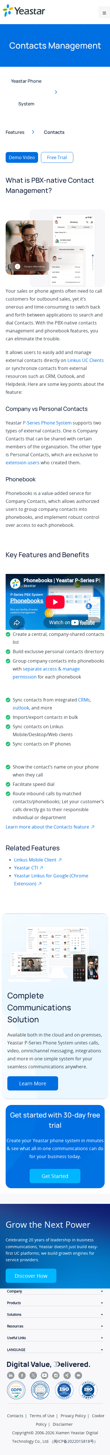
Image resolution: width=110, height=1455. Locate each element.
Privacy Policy (73, 1415)
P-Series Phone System (47, 423)
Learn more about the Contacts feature (47, 827)
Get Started (55, 1176)
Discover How (31, 1275)
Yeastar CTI (26, 868)
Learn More (32, 1083)
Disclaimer (63, 1424)
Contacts (15, 1415)
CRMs (84, 700)
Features (15, 132)
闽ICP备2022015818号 (74, 1441)
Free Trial (57, 157)
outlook (21, 708)
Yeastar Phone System (26, 92)
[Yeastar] (24, 10)
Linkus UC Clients (85, 360)
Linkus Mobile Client (35, 860)
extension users (22, 462)
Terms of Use (42, 1415)
